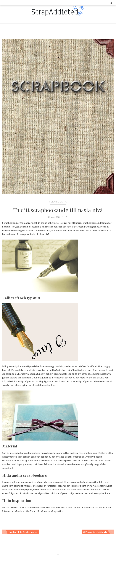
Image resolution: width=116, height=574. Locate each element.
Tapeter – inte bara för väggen (23, 532)
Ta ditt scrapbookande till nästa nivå (58, 209)
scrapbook (8, 460)
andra (5, 485)
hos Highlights (42, 381)
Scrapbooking (58, 201)
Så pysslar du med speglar (95, 532)
